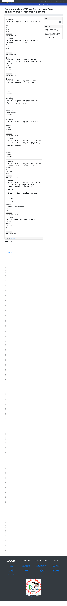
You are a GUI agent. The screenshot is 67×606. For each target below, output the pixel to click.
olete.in (11, 564)
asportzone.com (26, 567)
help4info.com (9, 252)
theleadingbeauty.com (41, 569)
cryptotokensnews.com (41, 565)
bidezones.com (41, 572)
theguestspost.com (56, 569)
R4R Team (13, 238)
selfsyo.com (11, 571)
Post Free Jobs (5, 4)
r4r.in (11, 565)
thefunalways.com (26, 565)
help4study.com (56, 564)
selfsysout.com (11, 574)
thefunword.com (26, 564)
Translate (53, 4)
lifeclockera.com (56, 570)
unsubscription (36, 596)
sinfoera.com (11, 570)
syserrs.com (11, 569)
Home (64, 1)
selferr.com (11, 567)
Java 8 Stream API (42, 1)
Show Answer (8, 33)
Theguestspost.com (40, 577)
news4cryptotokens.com (41, 564)
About (57, 4)
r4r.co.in (11, 566)
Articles (48, 1)
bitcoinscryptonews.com (41, 566)
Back (10, 15)
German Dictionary (31, 4)
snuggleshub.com (26, 570)
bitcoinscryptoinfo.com (41, 562)
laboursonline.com (56, 565)
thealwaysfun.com (26, 562)
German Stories (24, 4)
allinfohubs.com (56, 572)
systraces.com (11, 572)
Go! (60, 21)
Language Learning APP (41, 4)
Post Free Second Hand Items (14, 4)
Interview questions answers (56, 1)
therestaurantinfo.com (56, 567)
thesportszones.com (26, 566)
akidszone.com (56, 566)
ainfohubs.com (56, 571)
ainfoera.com (26, 569)
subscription (30, 596)
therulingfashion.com (41, 567)
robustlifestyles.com (41, 570)
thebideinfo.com (41, 571)
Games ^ (48, 4)
